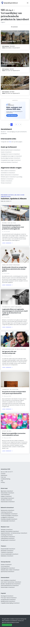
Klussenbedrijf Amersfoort (8, 549)
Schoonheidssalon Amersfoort (9, 514)
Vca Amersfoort (5, 566)
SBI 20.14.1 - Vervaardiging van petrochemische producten (14, 132)
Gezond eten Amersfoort (8, 501)
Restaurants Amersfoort (7, 510)
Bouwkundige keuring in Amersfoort (10, 158)
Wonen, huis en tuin (9, 223)
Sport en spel (7, 431)
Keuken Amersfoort (6, 564)
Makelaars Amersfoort (7, 556)
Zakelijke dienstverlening (11, 265)
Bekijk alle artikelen (5, 201)
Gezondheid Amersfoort (7, 498)
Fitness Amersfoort (6, 183)
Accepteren (7, 624)
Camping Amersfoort (7, 535)
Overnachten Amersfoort (8, 536)
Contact (3, 473)
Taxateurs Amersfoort (7, 552)
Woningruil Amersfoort (7, 596)
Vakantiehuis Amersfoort (8, 538)
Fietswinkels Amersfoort (7, 493)
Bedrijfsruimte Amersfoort (8, 601)
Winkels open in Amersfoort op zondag (11, 177)
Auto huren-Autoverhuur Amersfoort (11, 582)
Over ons (3, 477)
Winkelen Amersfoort (7, 529)
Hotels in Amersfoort (6, 181)
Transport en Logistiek (10, 389)
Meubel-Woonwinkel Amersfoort (10, 531)
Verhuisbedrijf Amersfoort (8, 521)
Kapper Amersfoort (6, 496)
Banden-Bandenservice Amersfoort (11, 584)
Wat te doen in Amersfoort (8, 170)
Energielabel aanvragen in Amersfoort (11, 156)
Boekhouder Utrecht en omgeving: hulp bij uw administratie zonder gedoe (14, 269)
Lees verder (6, 243)
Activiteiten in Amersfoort (8, 173)
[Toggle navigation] (27, 3)
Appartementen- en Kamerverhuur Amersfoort (14, 533)
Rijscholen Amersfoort (7, 491)
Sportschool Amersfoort (7, 571)
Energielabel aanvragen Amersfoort (11, 160)
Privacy (3, 482)
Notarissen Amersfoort (7, 550)
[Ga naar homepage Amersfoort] (9, 3)
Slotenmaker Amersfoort (8, 587)
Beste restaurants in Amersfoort (10, 175)
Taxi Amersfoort (5, 494)
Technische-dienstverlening (12, 307)
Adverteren (4, 475)
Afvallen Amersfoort (6, 500)
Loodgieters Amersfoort (7, 517)
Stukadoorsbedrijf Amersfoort (9, 519)
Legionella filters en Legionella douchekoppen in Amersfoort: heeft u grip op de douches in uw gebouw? (15, 312)
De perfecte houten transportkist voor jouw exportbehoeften (14, 392)
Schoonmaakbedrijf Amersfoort (9, 554)
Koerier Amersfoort (6, 152)
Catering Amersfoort (6, 512)
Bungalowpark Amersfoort (8, 540)
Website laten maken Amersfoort (10, 570)
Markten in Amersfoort (7, 179)
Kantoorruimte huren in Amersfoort (10, 150)
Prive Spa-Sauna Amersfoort (9, 598)
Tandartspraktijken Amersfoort (9, 515)
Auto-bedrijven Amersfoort (8, 580)
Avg (2, 480)
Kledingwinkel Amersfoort (8, 568)
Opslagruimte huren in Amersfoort (10, 154)
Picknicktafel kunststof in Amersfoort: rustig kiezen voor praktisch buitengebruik (13, 227)
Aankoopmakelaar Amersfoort (9, 162)
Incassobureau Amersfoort (8, 599)
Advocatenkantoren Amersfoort (10, 585)
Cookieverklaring (5, 479)
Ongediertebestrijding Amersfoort (10, 603)
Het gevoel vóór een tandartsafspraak (9, 352)
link (10, 142)
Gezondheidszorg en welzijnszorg (14, 349)
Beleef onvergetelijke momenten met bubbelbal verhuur (13, 434)
